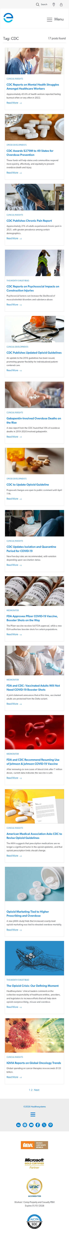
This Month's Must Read (18, 281)
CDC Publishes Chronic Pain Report (29, 220)
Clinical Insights (15, 79)
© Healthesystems (34, 1107)
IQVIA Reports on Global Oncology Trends (34, 1063)
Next (36, 1090)
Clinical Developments (17, 347)
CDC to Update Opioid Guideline (28, 484)
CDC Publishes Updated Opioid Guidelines (34, 352)
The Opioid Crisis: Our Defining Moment (33, 985)
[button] (15, 103)
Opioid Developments (16, 145)
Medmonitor (13, 611)
